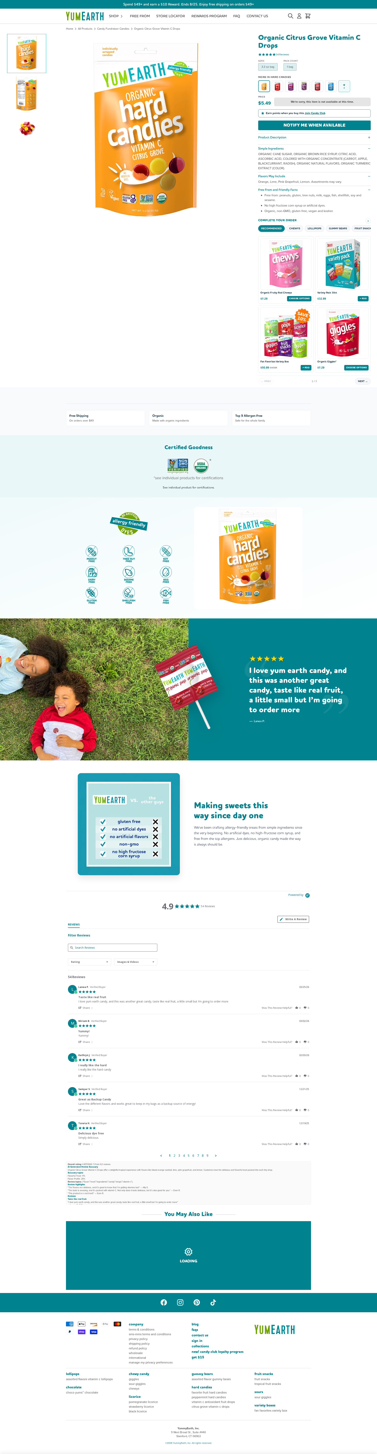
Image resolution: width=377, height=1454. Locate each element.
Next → (363, 381)
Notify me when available (314, 125)
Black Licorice (138, 1411)
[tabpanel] (188, 1070)
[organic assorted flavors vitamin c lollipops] (291, 86)
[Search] (290, 16)
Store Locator (170, 16)
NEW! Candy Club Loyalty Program (217, 1351)
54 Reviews (282, 54)
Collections (200, 1346)
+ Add (363, 298)
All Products (85, 29)
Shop (114, 16)
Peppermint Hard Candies (209, 1397)
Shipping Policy (139, 1343)
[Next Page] (216, 1156)
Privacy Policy (138, 1339)
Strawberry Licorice (141, 1406)
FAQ (236, 16)
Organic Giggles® (327, 361)
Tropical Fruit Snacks (267, 1384)
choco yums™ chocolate (82, 1392)
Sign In (197, 1340)
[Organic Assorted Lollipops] (277, 86)
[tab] (293, 919)
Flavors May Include (271, 176)
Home (69, 29)
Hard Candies (202, 1387)
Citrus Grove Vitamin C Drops (210, 1406)
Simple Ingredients (271, 148)
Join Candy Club (315, 113)
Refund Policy (138, 1348)
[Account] (299, 16)
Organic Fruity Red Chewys (276, 292)
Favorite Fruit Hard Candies (209, 1392)
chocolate (73, 1387)
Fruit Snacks (263, 1374)
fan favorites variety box (270, 1410)
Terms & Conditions (141, 1329)
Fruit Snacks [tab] (364, 228)
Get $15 (198, 1357)
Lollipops (72, 1374)
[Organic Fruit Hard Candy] (317, 86)
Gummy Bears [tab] (338, 228)
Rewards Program (209, 16)
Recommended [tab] (271, 228)
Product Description (272, 137)
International (137, 1357)
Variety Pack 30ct (327, 292)
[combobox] (89, 961)
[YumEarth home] (282, 1329)
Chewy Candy (139, 1374)
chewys (134, 1388)
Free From (140, 16)
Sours (258, 1392)
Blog (195, 1324)
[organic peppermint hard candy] (331, 86)
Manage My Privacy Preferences (151, 1362)
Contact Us (257, 16)
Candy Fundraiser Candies (113, 29)
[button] (26, 53)
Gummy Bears (202, 1374)
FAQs (195, 1329)
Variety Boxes (264, 1405)
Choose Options (299, 298)
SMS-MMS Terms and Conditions (150, 1334)
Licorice (135, 1396)
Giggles (134, 1379)
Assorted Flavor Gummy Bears (211, 1379)
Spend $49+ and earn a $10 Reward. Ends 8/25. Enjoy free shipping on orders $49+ (188, 4)
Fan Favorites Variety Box (274, 361)
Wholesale (136, 1353)
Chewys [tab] (294, 228)
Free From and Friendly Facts (278, 190)
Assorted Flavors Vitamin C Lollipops (89, 1379)
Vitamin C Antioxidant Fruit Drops (213, 1402)
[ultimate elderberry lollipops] (304, 86)
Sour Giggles (137, 1384)
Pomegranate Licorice (143, 1402)
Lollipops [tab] (314, 228)
